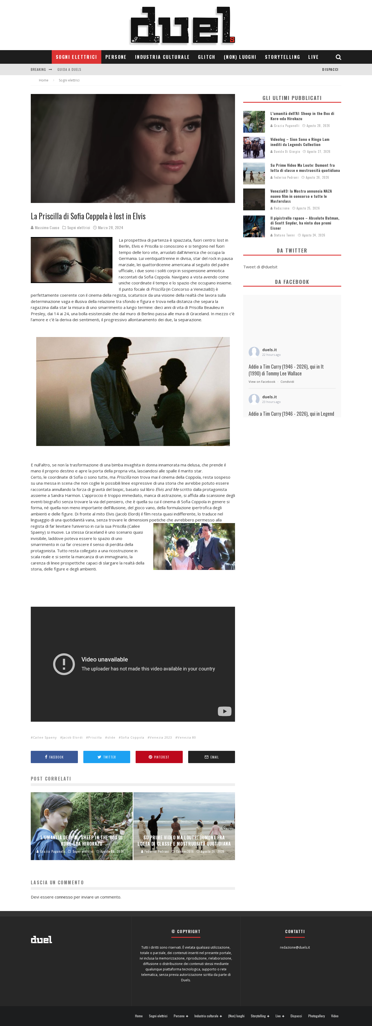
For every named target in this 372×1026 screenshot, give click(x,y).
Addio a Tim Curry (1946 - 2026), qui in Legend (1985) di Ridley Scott (291, 417)
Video (335, 1016)
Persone (116, 57)
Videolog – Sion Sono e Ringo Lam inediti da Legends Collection (299, 141)
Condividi (287, 382)
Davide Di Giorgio (286, 151)
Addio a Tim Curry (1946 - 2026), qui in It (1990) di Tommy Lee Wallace (286, 370)
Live (313, 57)
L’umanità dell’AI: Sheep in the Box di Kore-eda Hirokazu (302, 115)
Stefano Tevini (284, 235)
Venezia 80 (187, 737)
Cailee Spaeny (45, 737)
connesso (64, 897)
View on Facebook (262, 382)
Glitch (206, 57)
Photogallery (316, 1016)
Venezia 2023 (161, 737)
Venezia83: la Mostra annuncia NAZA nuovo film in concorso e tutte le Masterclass (301, 196)
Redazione (281, 208)
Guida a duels (69, 69)
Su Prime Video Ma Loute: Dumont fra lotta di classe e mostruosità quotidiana (305, 167)
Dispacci (330, 69)
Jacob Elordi (72, 737)
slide (111, 737)
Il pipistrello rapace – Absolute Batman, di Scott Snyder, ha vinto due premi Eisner (304, 222)
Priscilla (95, 737)
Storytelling (282, 57)
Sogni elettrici (76, 57)
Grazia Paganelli (286, 125)
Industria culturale (162, 57)
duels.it (269, 349)
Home (139, 1016)
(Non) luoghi (240, 57)
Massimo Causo (46, 227)
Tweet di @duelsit (260, 266)
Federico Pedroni (286, 177)
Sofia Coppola (132, 737)
